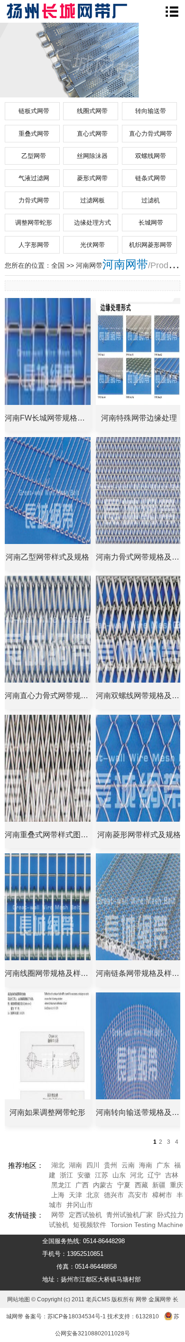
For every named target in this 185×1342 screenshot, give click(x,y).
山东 (119, 1175)
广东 (163, 1165)
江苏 (101, 1175)
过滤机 (150, 200)
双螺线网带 (150, 155)
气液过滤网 (33, 178)
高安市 (138, 1195)
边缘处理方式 (92, 222)
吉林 (171, 1175)
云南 (128, 1165)
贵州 (110, 1165)
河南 (82, 265)
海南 (145, 1165)
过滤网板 (92, 200)
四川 (93, 1165)
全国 (58, 265)
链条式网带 (150, 178)
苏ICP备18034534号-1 (76, 1316)
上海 (58, 1195)
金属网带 (159, 1299)
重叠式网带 (33, 133)
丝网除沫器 (92, 155)
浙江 (66, 1175)
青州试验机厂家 (129, 1215)
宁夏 (123, 1185)
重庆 (176, 1185)
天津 (75, 1195)
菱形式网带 (92, 178)
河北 (136, 1175)
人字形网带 (33, 244)
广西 (82, 1185)
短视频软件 (89, 1224)
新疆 (159, 1185)
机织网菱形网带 (150, 244)
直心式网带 (92, 133)
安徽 (84, 1175)
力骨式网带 (33, 200)
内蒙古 (103, 1185)
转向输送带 (150, 110)
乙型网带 (33, 155)
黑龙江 (61, 1185)
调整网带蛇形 (33, 222)
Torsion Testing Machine (147, 1224)
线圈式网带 (92, 110)
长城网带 (151, 222)
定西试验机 (85, 1215)
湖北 (58, 1165)
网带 (58, 1215)
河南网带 (125, 264)
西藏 (141, 1185)
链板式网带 (33, 110)
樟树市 (162, 1195)
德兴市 (114, 1195)
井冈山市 (79, 1205)
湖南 (75, 1165)
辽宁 (154, 1175)
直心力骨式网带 (150, 133)
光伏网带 (92, 244)
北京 (93, 1195)
